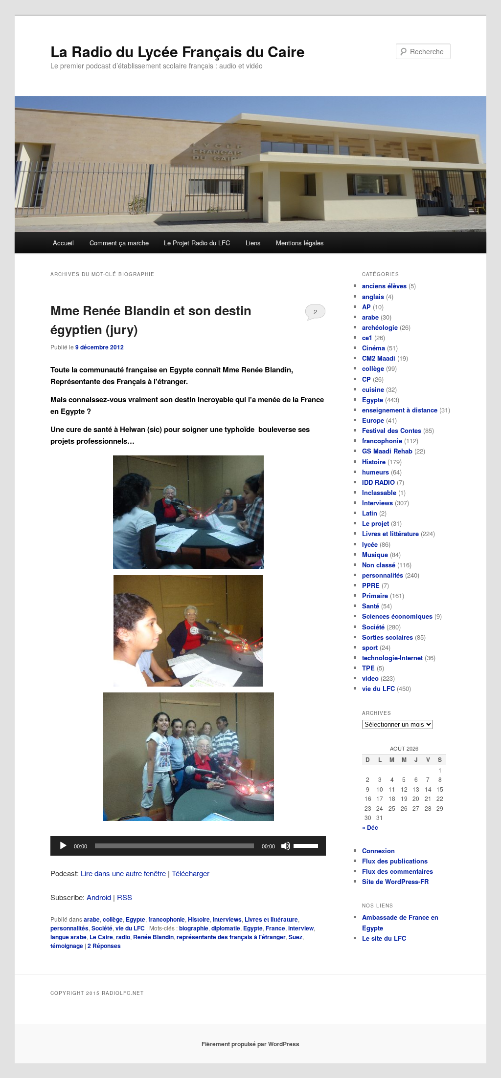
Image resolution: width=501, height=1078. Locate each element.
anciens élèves (384, 285)
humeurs (375, 471)
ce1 (367, 337)
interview (301, 928)
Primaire (375, 595)
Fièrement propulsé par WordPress (250, 1043)
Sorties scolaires (387, 637)
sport (370, 647)
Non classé (378, 564)
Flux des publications (395, 860)
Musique (375, 554)
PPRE (371, 585)
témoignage (66, 945)
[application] (188, 846)
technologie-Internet (392, 657)
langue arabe (68, 936)
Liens (253, 242)
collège (113, 919)
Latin (369, 512)
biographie (193, 928)
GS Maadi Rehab (387, 450)
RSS (124, 897)
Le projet (375, 523)
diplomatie (225, 928)
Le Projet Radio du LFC (197, 242)
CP (366, 379)
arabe (92, 919)
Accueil (63, 242)
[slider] (307, 845)
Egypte (135, 919)
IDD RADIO (378, 482)
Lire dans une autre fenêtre (123, 873)
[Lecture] (63, 846)
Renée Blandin (153, 936)
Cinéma (373, 347)
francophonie (166, 919)
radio (123, 936)
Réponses (104, 945)
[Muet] (286, 846)
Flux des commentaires (397, 871)
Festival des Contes (391, 430)
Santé (370, 605)
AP (366, 306)
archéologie (380, 327)
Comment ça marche (119, 242)
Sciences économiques (397, 616)
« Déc (370, 827)
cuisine (373, 389)
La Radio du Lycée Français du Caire (177, 51)
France (275, 928)
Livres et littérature (271, 919)
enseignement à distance (399, 409)
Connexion (378, 850)
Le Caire (101, 936)
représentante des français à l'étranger (231, 936)
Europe (373, 420)
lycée (370, 544)
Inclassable (379, 492)
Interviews (227, 919)
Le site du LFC (384, 938)
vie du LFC (130, 928)
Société (102, 928)
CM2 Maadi (378, 358)
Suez (295, 936)
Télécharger (190, 873)
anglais (373, 296)
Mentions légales (300, 242)
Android (99, 897)
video (370, 678)
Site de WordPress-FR (395, 881)
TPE (368, 667)
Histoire (199, 919)
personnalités (69, 928)
